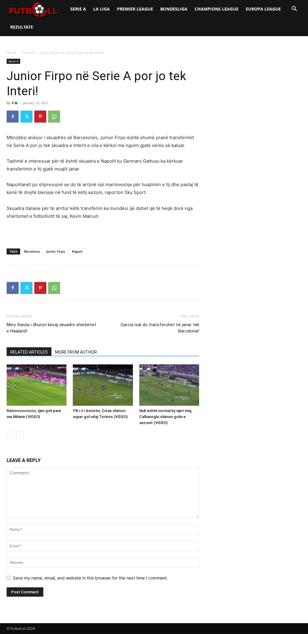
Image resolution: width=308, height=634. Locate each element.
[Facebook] (13, 117)
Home (12, 52)
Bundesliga (173, 9)
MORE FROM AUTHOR (76, 352)
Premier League (135, 9)
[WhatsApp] (54, 117)
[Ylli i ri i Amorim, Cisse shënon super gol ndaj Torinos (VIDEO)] (103, 385)
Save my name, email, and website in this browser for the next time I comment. (90, 577)
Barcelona (32, 251)
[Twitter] (26, 117)
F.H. (15, 103)
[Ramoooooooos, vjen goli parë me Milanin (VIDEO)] (36, 385)
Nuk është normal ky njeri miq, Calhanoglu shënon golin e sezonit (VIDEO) (165, 416)
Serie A (78, 9)
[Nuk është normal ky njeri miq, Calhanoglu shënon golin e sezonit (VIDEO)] (169, 385)
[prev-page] (10, 435)
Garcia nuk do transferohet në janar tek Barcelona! (160, 328)
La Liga (101, 9)
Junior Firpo (55, 251)
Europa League (263, 9)
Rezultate (21, 27)
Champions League (217, 9)
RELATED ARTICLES (29, 352)
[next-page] (20, 435)
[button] (294, 9)
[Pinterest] (40, 117)
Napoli (77, 251)
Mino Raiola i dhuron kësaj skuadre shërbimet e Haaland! (51, 328)
